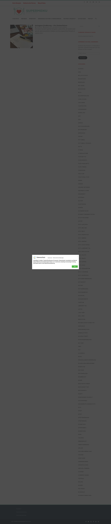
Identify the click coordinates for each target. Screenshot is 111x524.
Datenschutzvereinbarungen (58, 257)
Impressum (50, 257)
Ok (75, 266)
